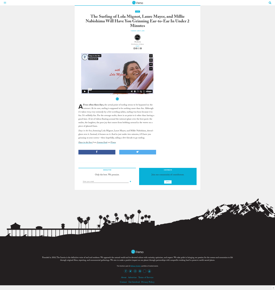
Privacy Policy (147, 281)
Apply (168, 182)
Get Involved (134, 281)
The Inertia (137, 42)
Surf (137, 11)
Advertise (132, 277)
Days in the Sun (85, 142)
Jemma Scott (102, 142)
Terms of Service (146, 277)
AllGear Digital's (136, 266)
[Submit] (130, 181)
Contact (123, 281)
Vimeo (113, 142)
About (123, 277)
